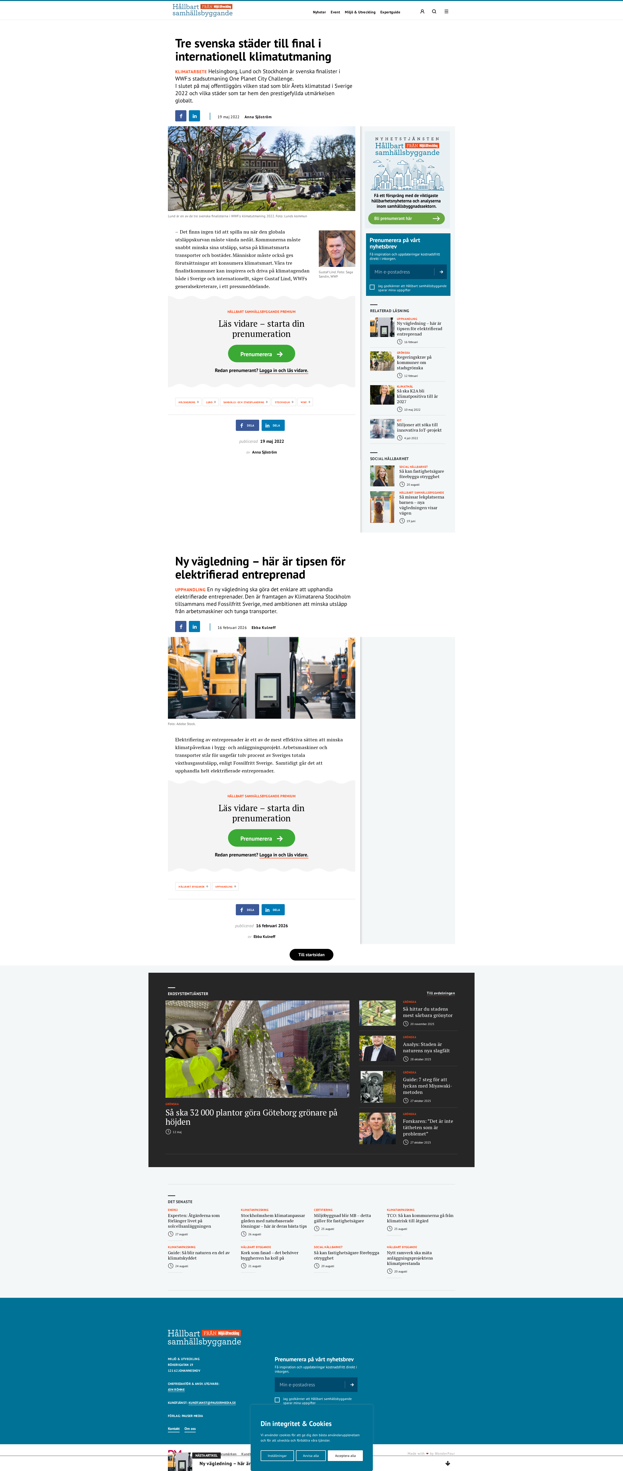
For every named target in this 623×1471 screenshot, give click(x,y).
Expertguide (390, 12)
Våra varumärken (224, 1454)
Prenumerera (256, 354)
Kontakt (174, 1428)
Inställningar (277, 1455)
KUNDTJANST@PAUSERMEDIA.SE (212, 1403)
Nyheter (319, 12)
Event (335, 12)
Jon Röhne (176, 1390)
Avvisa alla (311, 1455)
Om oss (190, 1428)
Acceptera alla (345, 1455)
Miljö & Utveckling (360, 12)
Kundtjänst (250, 1454)
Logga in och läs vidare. (283, 370)
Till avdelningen (441, 993)
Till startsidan (311, 954)
